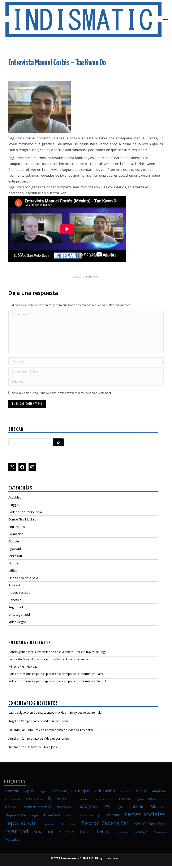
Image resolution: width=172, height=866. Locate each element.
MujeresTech (51, 815)
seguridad (16, 831)
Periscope (95, 815)
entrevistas (12, 799)
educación (105, 791)
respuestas (48, 824)
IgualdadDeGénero (151, 799)
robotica (67, 823)
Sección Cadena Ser (105, 822)
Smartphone (46, 831)
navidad (69, 815)
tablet (69, 832)
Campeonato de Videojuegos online (45, 721)
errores (34, 798)
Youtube (12, 839)
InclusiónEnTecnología (37, 807)
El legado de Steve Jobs (41, 747)
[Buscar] (58, 442)
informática (64, 807)
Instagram (87, 806)
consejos (80, 790)
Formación (92, 276)
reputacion (20, 822)
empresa (159, 791)
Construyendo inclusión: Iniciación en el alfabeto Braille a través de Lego (57, 652)
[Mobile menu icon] (165, 19)
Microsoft (158, 806)
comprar (59, 791)
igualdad (124, 799)
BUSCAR (16, 429)
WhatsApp (141, 832)
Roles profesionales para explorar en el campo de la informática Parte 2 (57, 674)
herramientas (102, 799)
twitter (104, 831)
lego (119, 806)
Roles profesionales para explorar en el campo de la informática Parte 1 (57, 681)
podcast (113, 815)
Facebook (57, 799)
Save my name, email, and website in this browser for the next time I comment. (62, 393)
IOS (107, 806)
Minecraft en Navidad (23, 666)
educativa (125, 791)
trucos (85, 831)
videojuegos (122, 832)
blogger (43, 791)
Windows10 (160, 832)
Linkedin (136, 806)
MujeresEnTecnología (21, 815)
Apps (29, 790)
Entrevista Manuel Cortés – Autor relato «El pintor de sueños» (50, 659)
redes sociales (145, 814)
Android (12, 790)
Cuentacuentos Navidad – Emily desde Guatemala (68, 712)
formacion (80, 799)
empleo (141, 791)
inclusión (11, 807)
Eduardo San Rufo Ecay (24, 730)
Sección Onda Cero (150, 823)
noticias (82, 815)
